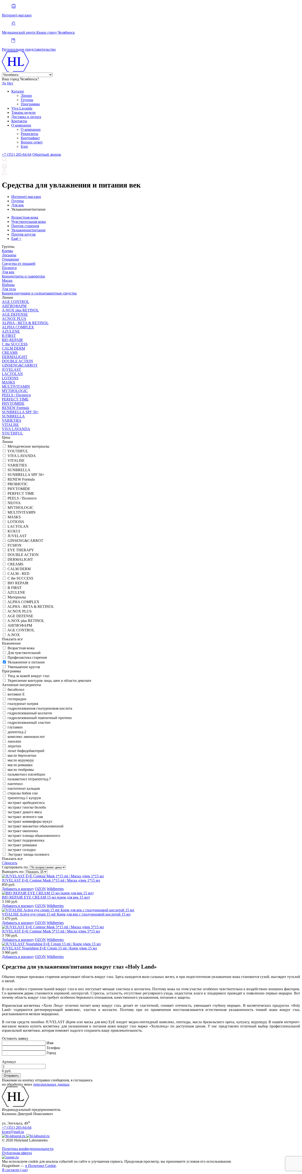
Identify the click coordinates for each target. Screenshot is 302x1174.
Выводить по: (13, 872)
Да (4, 83)
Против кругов (23, 234)
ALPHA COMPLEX (18, 327)
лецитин (14, 746)
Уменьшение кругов (24, 667)
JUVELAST (11, 370)
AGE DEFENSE (15, 314)
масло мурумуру (21, 760)
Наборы (8, 285)
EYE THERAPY (21, 550)
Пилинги (9, 268)
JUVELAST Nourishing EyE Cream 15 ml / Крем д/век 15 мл (49, 948)
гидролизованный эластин (29, 722)
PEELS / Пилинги (16, 395)
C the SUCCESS (15, 344)
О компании (21, 125)
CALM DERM (13, 348)
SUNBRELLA (13, 416)
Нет (10, 83)
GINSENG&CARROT (20, 365)
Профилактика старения (27, 657)
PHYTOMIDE (13, 403)
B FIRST (9, 336)
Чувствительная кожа (28, 222)
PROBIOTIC (18, 484)
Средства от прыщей (18, 264)
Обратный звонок (46, 154)
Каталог (17, 91)
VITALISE (10, 425)
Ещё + (16, 239)
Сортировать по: (15, 867)
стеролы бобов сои (23, 793)
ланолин (14, 741)
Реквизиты (29, 134)
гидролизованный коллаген (30, 713)
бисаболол (16, 689)
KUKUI (14, 531)
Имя (49, 1043)
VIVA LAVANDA (16, 429)
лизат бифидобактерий (26, 751)
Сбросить (9, 863)
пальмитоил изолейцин (26, 774)
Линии (26, 96)
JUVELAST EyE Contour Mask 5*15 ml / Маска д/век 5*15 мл (51, 931)
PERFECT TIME (15, 399)
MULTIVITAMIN (16, 387)
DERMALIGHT (14, 357)
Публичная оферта (17, 1153)
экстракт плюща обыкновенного (34, 836)
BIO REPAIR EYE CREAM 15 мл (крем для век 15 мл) (46, 897)
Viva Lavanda (21, 108)
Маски (7, 280)
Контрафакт (30, 138)
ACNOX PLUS (14, 319)
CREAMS (10, 353)
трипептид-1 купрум (24, 798)
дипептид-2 (17, 732)
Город (51, 1053)
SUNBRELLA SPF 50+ (20, 412)
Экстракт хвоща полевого (28, 854)
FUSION (14, 545)
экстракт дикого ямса (25, 812)
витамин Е (16, 694)
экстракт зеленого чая (25, 817)
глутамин (15, 727)
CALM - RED (18, 574)
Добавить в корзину (18, 889)
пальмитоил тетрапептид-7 (29, 779)
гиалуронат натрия (23, 704)
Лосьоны (9, 255)
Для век (8, 272)
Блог (24, 146)
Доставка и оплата (26, 117)
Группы (27, 100)
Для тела (9, 289)
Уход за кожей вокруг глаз (28, 676)
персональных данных (51, 1084)
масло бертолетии (22, 755)
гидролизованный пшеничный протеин (40, 718)
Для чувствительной (24, 653)
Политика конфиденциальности (28, 1149)
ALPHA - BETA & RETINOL (25, 323)
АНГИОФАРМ (14, 306)
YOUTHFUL (12, 433)
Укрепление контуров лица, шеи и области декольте (49, 681)
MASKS (8, 382)
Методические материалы (28, 446)
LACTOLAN (12, 374)
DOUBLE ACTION (17, 361)
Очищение (10, 259)
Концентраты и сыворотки (23, 276)
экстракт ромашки (22, 845)
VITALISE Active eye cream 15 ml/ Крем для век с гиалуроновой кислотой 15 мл (66, 914)
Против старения (25, 226)
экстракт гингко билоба (27, 807)
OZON (40, 889)
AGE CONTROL (15, 302)
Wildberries (55, 889)
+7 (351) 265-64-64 (16, 154)
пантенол (15, 784)
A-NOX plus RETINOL (20, 310)
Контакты (19, 121)
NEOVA (14, 503)
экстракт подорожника (26, 840)
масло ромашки (20, 765)
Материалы (17, 597)
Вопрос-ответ (32, 142)
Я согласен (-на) (15, 1170)
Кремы (7, 251)
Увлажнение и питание (26, 662)
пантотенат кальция (24, 788)
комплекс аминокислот (26, 737)
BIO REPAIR (12, 340)
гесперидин (17, 699)
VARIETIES (11, 420)
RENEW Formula (15, 408)
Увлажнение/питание (28, 230)
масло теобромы (21, 770)
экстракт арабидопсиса (26, 803)
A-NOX (13, 635)
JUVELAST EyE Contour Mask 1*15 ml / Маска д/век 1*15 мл (51, 880)
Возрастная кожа (24, 217)
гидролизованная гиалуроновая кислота (40, 708)
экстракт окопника (23, 831)
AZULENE (11, 331)
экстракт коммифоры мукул (30, 821)
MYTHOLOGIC (15, 391)
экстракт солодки (22, 850)
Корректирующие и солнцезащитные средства (39, 293)
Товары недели (23, 112)
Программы (30, 104)
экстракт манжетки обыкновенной (35, 826)
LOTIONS (10, 378)
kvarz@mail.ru (13, 1132)
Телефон (53, 1048)
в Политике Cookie (40, 1166)
